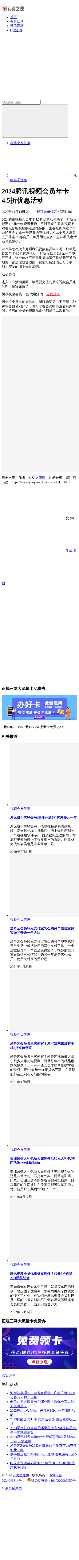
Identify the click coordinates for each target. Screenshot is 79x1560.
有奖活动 (17, 21)
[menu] (3, 4)
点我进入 (53, 294)
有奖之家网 (37, 478)
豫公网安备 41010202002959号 (53, 1480)
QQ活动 (16, 30)
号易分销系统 (12, 1488)
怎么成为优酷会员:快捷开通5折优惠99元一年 (43, 817)
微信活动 (17, 26)
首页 (13, 17)
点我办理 (8, 1375)
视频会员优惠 (47, 211)
